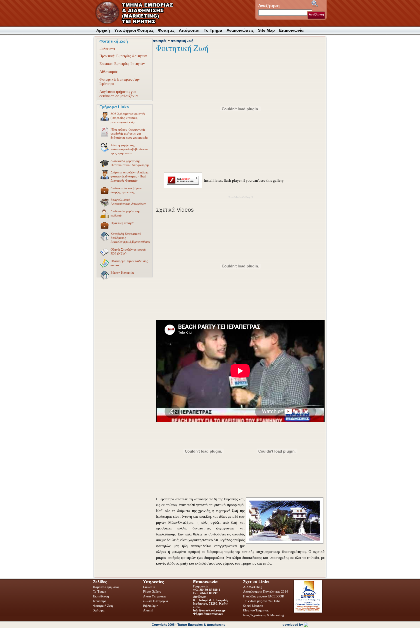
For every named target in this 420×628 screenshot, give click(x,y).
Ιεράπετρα (99, 601)
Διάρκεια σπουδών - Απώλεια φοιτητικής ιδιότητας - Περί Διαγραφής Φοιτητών (130, 176)
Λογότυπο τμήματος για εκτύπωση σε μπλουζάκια (118, 93)
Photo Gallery (152, 591)
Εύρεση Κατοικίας (122, 272)
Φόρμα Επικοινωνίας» (208, 613)
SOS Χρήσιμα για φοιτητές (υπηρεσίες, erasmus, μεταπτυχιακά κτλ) (128, 118)
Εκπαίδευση (101, 596)
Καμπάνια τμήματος (106, 587)
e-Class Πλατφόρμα (155, 601)
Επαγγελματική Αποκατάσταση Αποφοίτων (128, 201)
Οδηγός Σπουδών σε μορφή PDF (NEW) (128, 251)
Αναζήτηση (316, 14)
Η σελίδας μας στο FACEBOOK (263, 596)
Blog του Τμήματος (255, 610)
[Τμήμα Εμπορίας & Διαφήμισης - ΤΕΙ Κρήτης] (137, 13)
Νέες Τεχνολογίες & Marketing (263, 615)
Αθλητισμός (108, 71)
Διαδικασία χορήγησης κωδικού (125, 213)
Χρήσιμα (99, 610)
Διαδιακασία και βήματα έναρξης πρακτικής (127, 190)
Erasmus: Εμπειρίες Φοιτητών (122, 63)
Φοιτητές (160, 41)
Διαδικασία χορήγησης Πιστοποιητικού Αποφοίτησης (130, 163)
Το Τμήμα (100, 591)
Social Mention (253, 605)
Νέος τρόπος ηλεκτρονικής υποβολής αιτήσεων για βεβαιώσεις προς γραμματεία (129, 133)
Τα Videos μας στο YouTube (261, 601)
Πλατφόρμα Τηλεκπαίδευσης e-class (129, 263)
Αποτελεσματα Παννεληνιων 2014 (265, 591)
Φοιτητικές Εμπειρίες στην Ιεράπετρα (119, 81)
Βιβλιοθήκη (151, 605)
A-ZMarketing (252, 587)
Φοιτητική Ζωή (182, 41)
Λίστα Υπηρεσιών (155, 596)
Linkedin (149, 587)
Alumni (148, 610)
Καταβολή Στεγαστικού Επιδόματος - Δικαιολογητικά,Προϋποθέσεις (130, 238)
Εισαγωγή (107, 48)
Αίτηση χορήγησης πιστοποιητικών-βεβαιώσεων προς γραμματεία (129, 149)
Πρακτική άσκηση (122, 223)
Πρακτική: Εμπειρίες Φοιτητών (123, 56)
